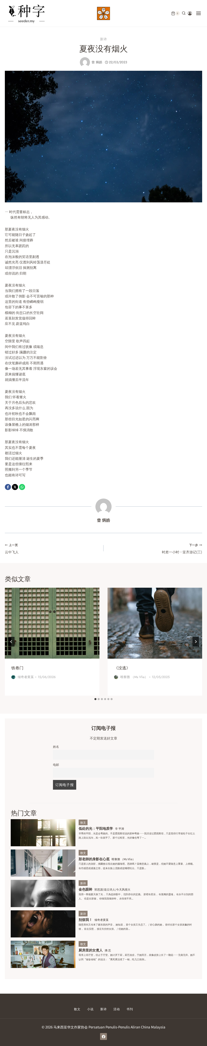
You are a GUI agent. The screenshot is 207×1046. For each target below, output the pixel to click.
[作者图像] (85, 62)
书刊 (130, 1009)
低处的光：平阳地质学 (96, 828)
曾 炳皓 (97, 62)
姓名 (56, 746)
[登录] (190, 13)
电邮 (56, 764)
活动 (116, 1009)
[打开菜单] (198, 13)
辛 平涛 (119, 828)
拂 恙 (108, 950)
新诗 (103, 39)
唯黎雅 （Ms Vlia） (134, 677)
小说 (90, 1009)
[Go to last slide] (11, 642)
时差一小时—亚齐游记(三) (182, 548)
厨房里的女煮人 (91, 949)
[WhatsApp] (22, 487)
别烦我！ (85, 919)
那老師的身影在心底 (94, 858)
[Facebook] (8, 487)
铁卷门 (17, 668)
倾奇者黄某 (26, 677)
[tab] (95, 699)
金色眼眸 (85, 889)
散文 (83, 822)
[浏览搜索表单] (184, 13)
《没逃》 (122, 668)
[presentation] (52, 623)
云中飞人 (12, 548)
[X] (15, 487)
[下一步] (195, 642)
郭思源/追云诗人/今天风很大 (112, 889)
